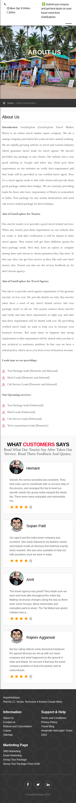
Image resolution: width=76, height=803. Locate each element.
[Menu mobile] (68, 26)
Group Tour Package (15, 759)
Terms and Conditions (53, 718)
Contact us (9, 722)
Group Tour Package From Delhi (21, 763)
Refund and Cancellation (17, 726)
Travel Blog (47, 726)
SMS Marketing (12, 751)
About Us (8, 718)
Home (10, 103)
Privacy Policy (49, 722)
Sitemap (8, 734)
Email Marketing (12, 755)
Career (7, 730)
